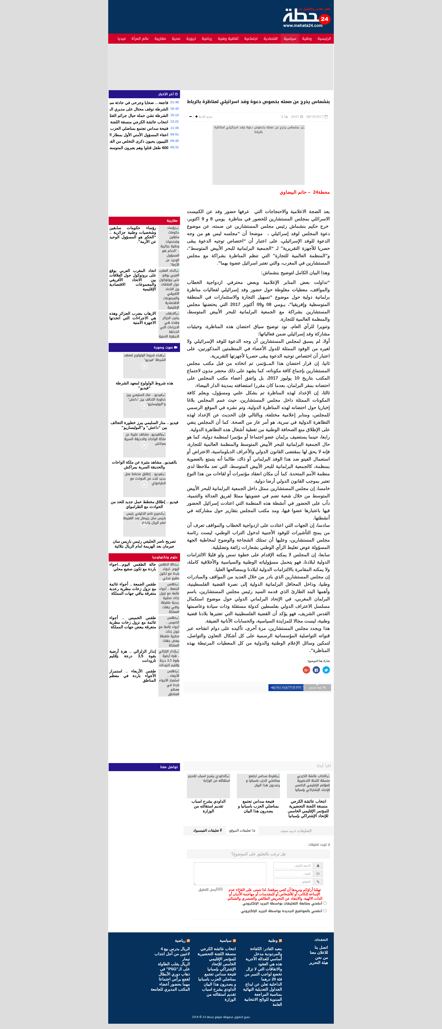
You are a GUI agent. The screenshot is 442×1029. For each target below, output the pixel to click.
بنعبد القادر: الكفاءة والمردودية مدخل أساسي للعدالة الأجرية (264, 954)
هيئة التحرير (318, 962)
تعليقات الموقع (240, 830)
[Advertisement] (193, 16)
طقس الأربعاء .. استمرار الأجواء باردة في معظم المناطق (132, 676)
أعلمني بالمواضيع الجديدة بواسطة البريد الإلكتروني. (281, 911)
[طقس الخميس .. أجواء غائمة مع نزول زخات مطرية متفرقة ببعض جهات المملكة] (168, 632)
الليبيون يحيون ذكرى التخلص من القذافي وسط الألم (126, 141)
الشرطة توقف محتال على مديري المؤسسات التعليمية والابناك (117, 109)
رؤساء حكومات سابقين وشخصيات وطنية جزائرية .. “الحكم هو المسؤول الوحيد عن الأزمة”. (132, 235)
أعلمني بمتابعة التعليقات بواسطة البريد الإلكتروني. (282, 903)
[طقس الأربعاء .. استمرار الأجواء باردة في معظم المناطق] (168, 683)
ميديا (122, 38)
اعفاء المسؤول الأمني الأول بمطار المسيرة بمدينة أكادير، (122, 135)
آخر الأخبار (166, 94)
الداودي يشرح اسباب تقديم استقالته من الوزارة (219, 994)
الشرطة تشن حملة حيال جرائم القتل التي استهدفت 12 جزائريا (117, 115)
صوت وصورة (164, 347)
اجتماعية (251, 38)
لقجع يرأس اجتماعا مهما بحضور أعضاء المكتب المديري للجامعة (170, 984)
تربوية (191, 38)
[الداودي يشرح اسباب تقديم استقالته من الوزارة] (208, 786)
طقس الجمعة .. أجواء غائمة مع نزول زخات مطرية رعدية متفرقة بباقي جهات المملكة (132, 589)
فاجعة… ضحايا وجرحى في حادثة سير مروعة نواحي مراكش (119, 103)
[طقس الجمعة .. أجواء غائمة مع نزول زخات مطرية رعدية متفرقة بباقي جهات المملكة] (168, 598)
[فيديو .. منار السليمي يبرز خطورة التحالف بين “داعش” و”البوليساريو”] (144, 405)
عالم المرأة (140, 38)
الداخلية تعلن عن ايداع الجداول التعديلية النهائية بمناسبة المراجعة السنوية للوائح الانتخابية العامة (262, 994)
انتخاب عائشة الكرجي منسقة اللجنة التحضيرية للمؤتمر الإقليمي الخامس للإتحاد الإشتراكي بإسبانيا (217, 959)
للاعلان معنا (319, 952)
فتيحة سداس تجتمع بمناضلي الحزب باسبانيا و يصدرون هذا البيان (116, 128)
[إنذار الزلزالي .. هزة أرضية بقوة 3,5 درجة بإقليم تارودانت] (168, 658)
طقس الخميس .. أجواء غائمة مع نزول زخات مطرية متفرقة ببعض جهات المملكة (132, 622)
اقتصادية (271, 38)
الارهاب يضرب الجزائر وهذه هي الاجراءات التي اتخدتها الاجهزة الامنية (132, 318)
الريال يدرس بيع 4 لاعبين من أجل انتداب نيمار (172, 954)
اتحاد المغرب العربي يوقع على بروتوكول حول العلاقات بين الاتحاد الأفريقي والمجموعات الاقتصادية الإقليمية (132, 279)
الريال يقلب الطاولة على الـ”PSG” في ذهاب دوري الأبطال (174, 969)
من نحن (321, 957)
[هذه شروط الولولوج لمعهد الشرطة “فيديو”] (144, 365)
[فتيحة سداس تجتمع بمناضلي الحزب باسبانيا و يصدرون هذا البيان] (258, 786)
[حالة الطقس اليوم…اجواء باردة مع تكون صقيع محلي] (168, 571)
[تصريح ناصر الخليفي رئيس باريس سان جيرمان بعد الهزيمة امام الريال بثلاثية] (144, 524)
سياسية (290, 38)
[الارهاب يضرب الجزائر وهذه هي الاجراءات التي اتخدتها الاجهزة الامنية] (168, 325)
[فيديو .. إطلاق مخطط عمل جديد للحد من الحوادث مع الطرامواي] (144, 484)
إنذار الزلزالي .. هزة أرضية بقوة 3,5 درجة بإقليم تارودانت (132, 656)
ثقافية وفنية (228, 38)
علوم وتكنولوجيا (165, 557)
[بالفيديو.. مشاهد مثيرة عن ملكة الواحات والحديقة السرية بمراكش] (144, 445)
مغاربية (160, 38)
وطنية (307, 38)
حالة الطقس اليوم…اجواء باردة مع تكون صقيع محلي (132, 566)
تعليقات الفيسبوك (206, 830)
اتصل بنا (321, 947)
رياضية (207, 38)
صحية (176, 38)
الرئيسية (324, 38)
